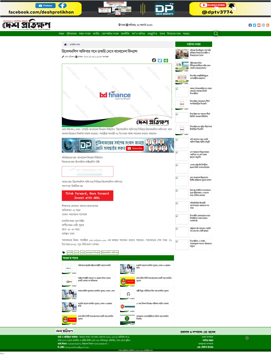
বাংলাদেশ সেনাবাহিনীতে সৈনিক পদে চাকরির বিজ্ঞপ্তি (152, 317)
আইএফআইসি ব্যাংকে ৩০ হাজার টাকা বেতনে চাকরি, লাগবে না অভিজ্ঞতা (94, 279)
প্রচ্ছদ (61, 33)
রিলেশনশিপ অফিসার (110, 252)
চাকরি (69, 252)
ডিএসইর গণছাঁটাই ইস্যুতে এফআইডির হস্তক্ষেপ (199, 77)
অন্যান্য (186, 33)
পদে (82, 252)
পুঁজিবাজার (71, 33)
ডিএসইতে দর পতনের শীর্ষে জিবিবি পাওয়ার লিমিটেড (200, 115)
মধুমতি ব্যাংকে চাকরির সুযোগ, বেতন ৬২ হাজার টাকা (95, 304)
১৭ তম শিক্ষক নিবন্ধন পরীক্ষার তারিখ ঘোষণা (152, 303)
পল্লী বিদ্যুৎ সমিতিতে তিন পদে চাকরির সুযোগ (152, 291)
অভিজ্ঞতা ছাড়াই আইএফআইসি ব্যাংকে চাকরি (94, 265)
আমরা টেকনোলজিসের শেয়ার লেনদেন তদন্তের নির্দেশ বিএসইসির (201, 91)
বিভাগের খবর (174, 33)
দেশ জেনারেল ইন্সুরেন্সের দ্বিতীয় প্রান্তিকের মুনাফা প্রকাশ (200, 178)
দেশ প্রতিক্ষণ (70, 56)
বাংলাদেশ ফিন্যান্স (93, 252)
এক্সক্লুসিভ (152, 33)
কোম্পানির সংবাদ (110, 33)
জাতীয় (96, 33)
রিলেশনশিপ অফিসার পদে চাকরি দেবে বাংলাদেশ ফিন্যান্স (99, 51)
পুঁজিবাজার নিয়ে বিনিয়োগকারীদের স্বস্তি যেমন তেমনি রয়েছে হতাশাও (200, 65)
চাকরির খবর (74, 44)
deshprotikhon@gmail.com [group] (73, 347)
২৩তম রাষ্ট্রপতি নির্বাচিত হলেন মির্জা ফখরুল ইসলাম (199, 166)
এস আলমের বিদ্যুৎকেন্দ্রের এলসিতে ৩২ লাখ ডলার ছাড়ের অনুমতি (199, 154)
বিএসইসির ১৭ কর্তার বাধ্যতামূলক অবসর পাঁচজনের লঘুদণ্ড (201, 243)
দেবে (76, 252)
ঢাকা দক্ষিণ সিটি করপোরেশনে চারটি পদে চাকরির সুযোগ (95, 317)
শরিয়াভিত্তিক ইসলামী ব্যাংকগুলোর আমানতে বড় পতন (199, 205)
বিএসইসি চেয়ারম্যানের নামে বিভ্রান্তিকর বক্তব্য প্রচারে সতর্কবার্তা (200, 218)
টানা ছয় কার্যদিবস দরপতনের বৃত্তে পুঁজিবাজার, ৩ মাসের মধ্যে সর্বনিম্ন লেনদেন (200, 193)
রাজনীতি (125, 33)
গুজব (162, 33)
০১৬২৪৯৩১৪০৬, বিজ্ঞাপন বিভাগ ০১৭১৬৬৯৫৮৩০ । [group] (83, 343)
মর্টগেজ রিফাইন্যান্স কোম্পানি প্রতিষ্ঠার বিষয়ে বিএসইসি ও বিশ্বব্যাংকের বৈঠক (200, 53)
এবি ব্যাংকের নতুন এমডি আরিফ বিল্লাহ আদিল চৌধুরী (200, 140)
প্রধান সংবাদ (85, 33)
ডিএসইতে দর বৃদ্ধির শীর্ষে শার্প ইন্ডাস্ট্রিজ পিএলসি (201, 127)
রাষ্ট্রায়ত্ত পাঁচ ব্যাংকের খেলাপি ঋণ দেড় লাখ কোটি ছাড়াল (200, 229)
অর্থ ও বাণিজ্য (138, 33)
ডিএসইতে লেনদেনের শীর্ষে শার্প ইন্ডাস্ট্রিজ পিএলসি (199, 102)
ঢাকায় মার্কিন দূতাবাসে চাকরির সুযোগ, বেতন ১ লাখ (96, 291)
